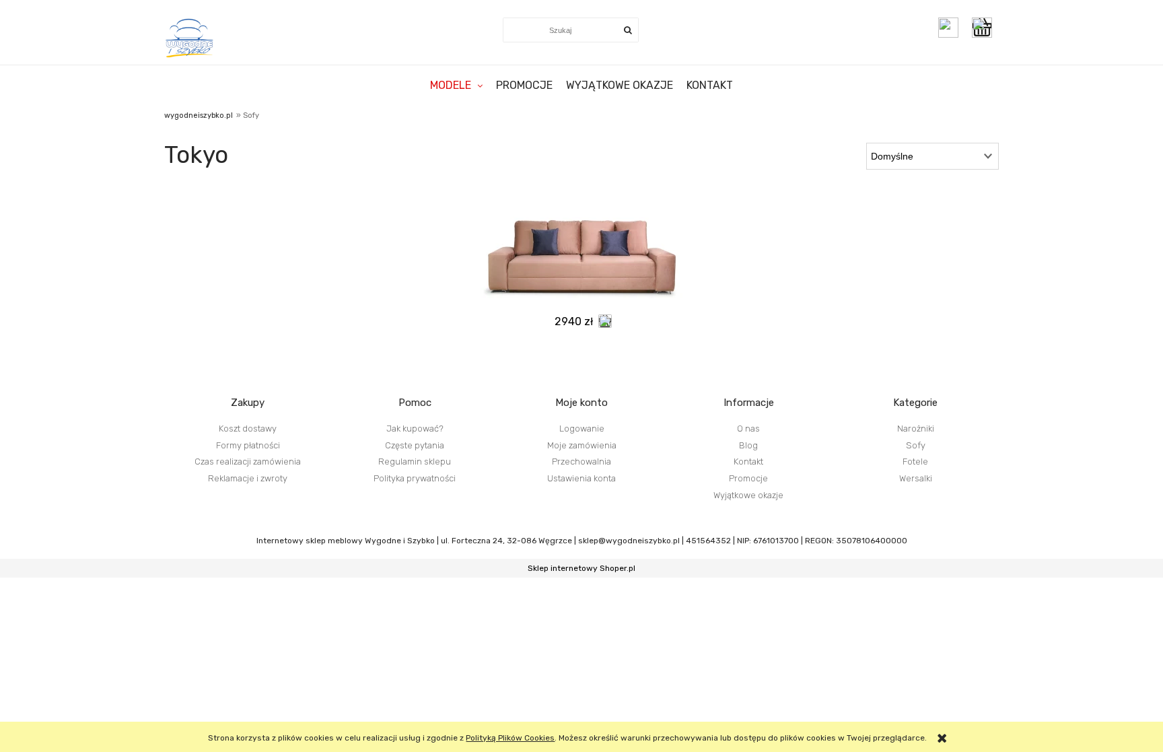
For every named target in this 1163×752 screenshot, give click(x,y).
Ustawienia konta (581, 478)
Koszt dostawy (248, 428)
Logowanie (581, 428)
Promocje (748, 478)
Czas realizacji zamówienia (248, 461)
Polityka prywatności (415, 478)
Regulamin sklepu (414, 461)
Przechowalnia (581, 461)
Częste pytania (414, 445)
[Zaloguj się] (948, 28)
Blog (748, 445)
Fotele (915, 461)
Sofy (915, 445)
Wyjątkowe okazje (748, 495)
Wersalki (915, 478)
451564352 (708, 540)
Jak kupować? (415, 428)
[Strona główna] (190, 38)
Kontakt (748, 461)
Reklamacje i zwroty (247, 478)
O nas (748, 428)
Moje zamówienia (581, 445)
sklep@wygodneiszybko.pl (629, 540)
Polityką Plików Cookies (510, 738)
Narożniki (915, 428)
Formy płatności (248, 445)
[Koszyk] (985, 28)
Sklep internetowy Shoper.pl (581, 568)
